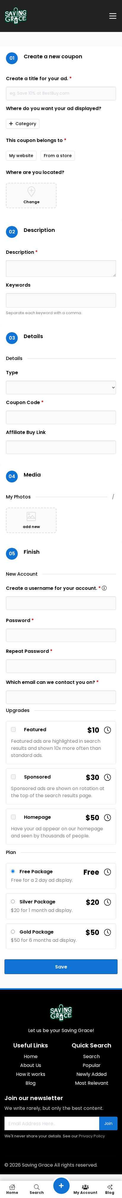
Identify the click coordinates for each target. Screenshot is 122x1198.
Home (31, 1056)
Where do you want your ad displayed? (53, 108)
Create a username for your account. (56, 588)
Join (108, 1123)
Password (20, 620)
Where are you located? (35, 172)
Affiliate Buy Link (26, 432)
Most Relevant (91, 1083)
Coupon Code (25, 402)
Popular (92, 1065)
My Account (85, 1192)
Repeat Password (29, 651)
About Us (30, 1065)
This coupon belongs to (36, 140)
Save (61, 966)
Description (22, 252)
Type (12, 372)
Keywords (18, 285)
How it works (30, 1074)
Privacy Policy (92, 1136)
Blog (30, 1083)
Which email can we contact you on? (52, 682)
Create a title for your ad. (39, 78)
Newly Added (91, 1074)
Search (91, 1056)
